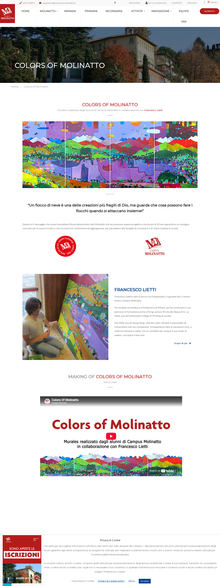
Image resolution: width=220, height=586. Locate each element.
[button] (183, 343)
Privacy (192, 3)
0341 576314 (29, 3)
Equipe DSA (184, 16)
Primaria (91, 11)
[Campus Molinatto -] (7, 13)
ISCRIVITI (209, 11)
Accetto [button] (145, 581)
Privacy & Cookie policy (111, 581)
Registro (134, 3)
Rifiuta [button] (131, 581)
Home (25, 11)
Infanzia (70, 11)
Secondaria (114, 11)
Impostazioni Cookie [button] (83, 581)
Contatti (177, 3)
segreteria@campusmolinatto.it (58, 3)
